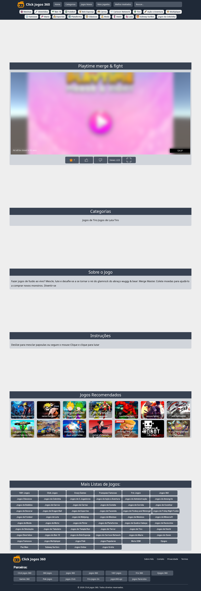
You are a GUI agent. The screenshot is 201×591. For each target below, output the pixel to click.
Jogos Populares (108, 541)
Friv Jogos (136, 493)
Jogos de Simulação (24, 529)
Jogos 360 (164, 493)
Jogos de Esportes (80, 511)
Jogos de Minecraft (164, 517)
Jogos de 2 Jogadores (80, 499)
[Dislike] (100, 160)
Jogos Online (80, 547)
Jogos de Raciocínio (164, 523)
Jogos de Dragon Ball (52, 511)
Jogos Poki (80, 541)
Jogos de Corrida (136, 505)
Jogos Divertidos (24, 535)
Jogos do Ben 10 (52, 535)
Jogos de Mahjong (80, 517)
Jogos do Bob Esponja (80, 535)
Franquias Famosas (108, 493)
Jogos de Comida (108, 505)
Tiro (116, 220)
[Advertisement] (100, 40)
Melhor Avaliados (123, 4)
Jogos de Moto (52, 523)
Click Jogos (52, 493)
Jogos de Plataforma (108, 523)
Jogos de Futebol (24, 517)
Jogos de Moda (24, 523)
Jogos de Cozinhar (163, 505)
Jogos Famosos (24, 541)
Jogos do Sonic (164, 535)
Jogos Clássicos (24, 499)
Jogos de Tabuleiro (52, 529)
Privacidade (172, 559)
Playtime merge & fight (100, 66)
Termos (184, 559)
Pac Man (24, 547)
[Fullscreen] (129, 160)
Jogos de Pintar (80, 523)
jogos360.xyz (116, 579)
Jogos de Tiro (89, 220)
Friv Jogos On (93, 579)
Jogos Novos (86, 4)
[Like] (86, 160)
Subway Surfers (52, 547)
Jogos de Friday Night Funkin (166, 511)
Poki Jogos (47, 579)
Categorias (70, 4)
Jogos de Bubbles (24, 505)
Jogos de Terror (108, 529)
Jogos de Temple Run (80, 529)
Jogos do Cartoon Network (108, 535)
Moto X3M (136, 541)
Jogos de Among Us (164, 499)
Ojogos (164, 541)
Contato (160, 559)
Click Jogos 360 (24, 573)
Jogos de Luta (106, 220)
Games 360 (24, 579)
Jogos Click (70, 579)
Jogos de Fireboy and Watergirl (137, 511)
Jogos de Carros (52, 505)
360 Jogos (47, 573)
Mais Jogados (103, 4)
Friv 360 (139, 573)
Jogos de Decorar (24, 511)
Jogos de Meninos (136, 517)
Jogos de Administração (136, 499)
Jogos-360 (93, 573)
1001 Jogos (24, 493)
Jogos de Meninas (108, 517)
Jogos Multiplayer (52, 541)
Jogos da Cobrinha (52, 499)
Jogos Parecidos (139, 579)
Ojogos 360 (162, 573)
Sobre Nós (149, 559)
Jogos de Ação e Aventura (108, 499)
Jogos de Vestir (164, 529)
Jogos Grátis (108, 547)
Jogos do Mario (136, 535)
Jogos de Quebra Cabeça (136, 523)
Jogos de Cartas (80, 505)
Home (57, 4)
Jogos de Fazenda (108, 511)
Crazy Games (80, 493)
